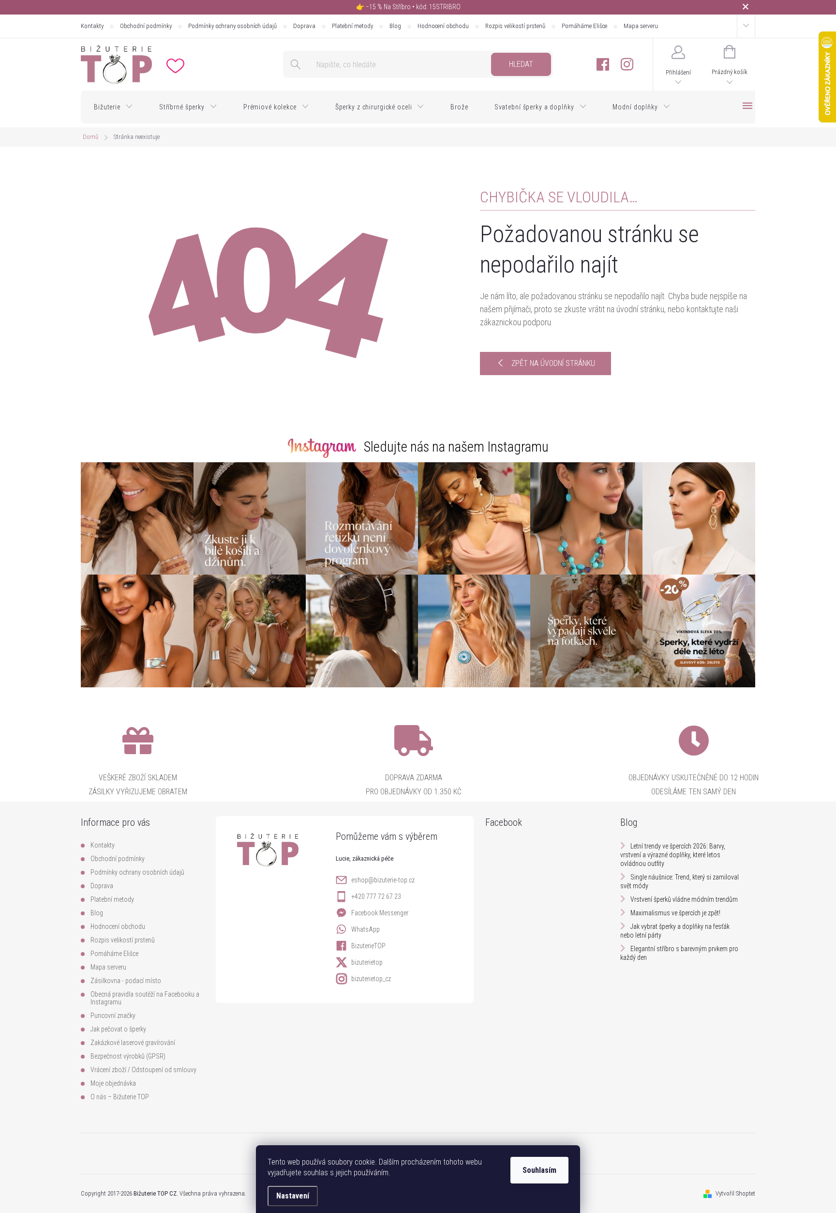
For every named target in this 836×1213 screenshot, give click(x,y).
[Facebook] (603, 64)
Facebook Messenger (379, 913)
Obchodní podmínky (146, 26)
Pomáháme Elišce (584, 26)
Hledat (521, 64)
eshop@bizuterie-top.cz (383, 880)
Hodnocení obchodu (443, 26)
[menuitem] (113, 107)
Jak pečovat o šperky (118, 1029)
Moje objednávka (113, 1083)
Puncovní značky (112, 1015)
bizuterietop (367, 962)
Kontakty (92, 26)
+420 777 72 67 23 (376, 896)
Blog (395, 26)
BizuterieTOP (368, 946)
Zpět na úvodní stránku (553, 363)
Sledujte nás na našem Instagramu (456, 447)
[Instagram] (627, 64)
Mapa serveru (641, 26)
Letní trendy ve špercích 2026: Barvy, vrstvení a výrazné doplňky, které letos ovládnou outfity (672, 854)
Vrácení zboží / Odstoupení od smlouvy (143, 1070)
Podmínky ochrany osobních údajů (232, 26)
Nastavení (292, 1195)
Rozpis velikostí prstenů (515, 26)
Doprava (304, 26)
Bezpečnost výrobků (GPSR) (127, 1056)
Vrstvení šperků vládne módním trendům (684, 899)
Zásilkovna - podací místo (125, 981)
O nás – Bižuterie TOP (119, 1097)
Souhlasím (539, 1170)
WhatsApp (365, 929)
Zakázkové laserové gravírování (132, 1042)
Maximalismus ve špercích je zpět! (675, 913)
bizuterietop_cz (371, 979)
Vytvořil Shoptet (735, 1193)
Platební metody (352, 26)
